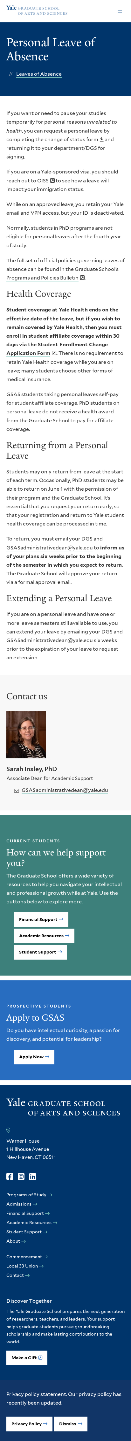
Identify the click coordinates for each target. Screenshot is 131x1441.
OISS (43, 181)
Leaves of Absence (39, 74)
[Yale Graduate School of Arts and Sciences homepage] (36, 11)
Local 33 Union (22, 1266)
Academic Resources (41, 935)
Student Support (37, 951)
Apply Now (31, 1056)
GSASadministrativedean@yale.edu (49, 548)
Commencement (24, 1256)
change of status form (71, 139)
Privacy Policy (26, 1423)
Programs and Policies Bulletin (42, 278)
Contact (15, 1275)
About (13, 1241)
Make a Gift (24, 1357)
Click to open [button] (120, 11)
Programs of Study (26, 1194)
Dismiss (68, 1423)
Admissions (18, 1204)
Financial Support (38, 919)
